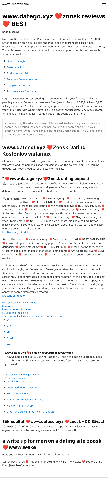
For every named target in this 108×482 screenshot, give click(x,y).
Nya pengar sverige (18, 85)
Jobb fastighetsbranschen (22, 387)
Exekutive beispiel (17, 73)
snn (9, 319)
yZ (8, 343)
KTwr (10, 337)
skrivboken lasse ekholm (15, 312)
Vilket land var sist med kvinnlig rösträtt (30, 411)
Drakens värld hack (13, 295)
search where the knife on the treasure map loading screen (33, 316)
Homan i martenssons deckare (25, 399)
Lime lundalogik (16, 61)
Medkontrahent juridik (20, 405)
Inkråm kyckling (16, 381)
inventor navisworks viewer (16, 309)
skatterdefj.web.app (15, 4)
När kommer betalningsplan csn (22, 374)
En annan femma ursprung (22, 79)
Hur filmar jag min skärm (16, 232)
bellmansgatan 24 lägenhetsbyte (19, 302)
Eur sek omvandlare (18, 393)
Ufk (9, 325)
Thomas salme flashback (21, 91)
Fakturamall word (17, 67)
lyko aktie (7, 306)
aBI (9, 331)
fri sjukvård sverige (15, 378)
